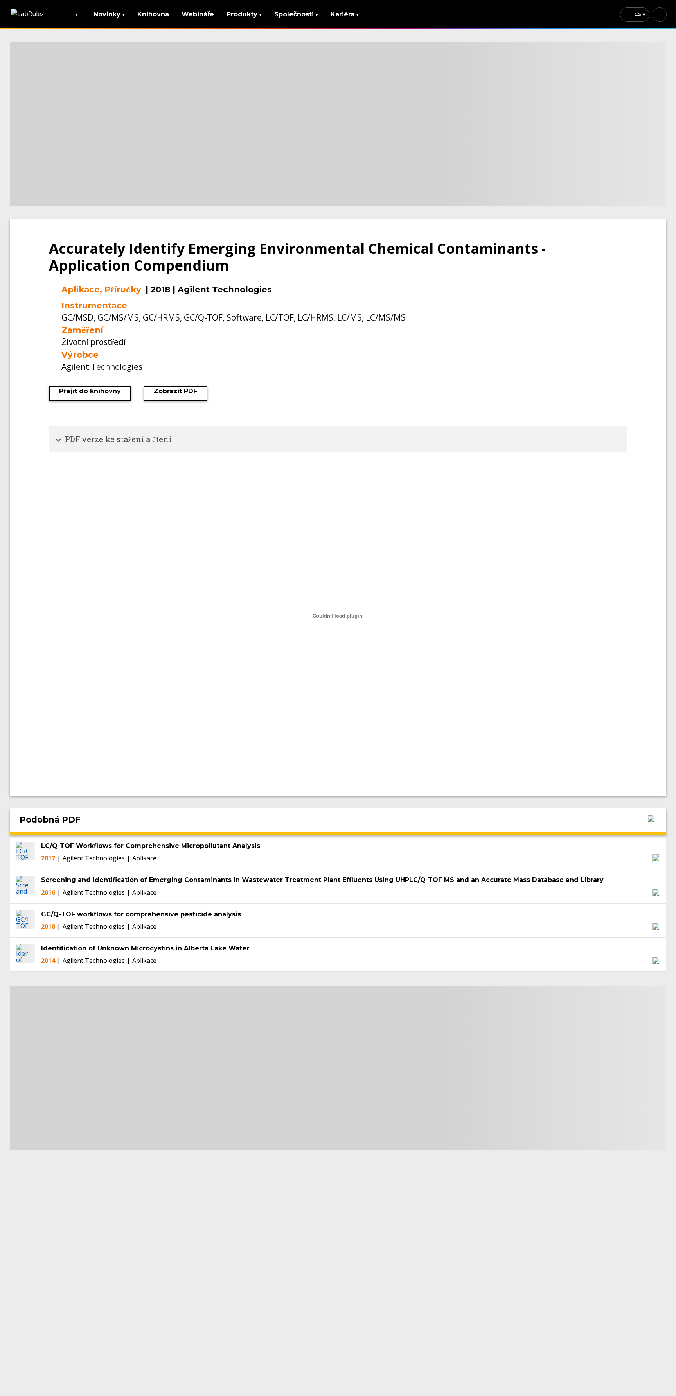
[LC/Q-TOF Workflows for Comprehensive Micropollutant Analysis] (25, 852)
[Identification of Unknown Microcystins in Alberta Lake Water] (25, 954)
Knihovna (153, 14)
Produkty (244, 14)
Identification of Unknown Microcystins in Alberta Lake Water (145, 948)
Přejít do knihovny (90, 391)
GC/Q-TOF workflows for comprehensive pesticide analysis (141, 914)
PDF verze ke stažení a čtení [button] (118, 439)
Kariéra (345, 14)
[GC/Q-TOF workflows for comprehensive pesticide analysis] (25, 920)
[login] (660, 14)
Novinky (109, 14)
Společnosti (296, 14)
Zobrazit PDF (175, 391)
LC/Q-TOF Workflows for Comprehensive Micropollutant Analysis (150, 845)
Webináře (198, 14)
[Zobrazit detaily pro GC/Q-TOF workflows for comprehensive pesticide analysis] (656, 926)
